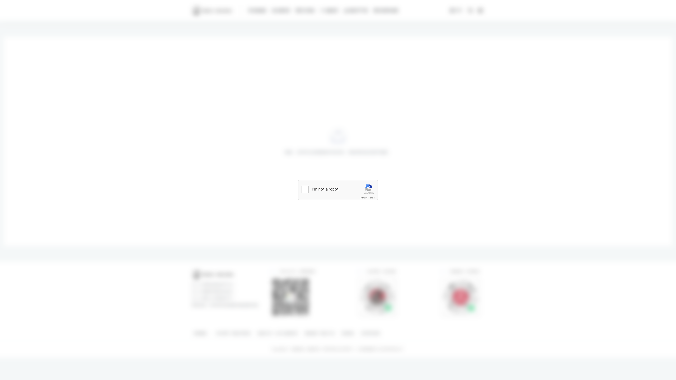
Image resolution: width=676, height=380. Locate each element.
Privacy (363, 198)
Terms (371, 198)
